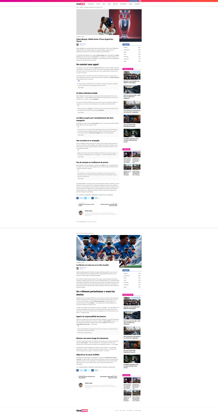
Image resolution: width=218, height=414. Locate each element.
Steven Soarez (83, 44)
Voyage (132, 61)
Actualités (79, 36)
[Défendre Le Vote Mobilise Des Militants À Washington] (132, 75)
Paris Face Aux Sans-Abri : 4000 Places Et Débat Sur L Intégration (132, 96)
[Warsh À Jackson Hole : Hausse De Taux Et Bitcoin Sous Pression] (128, 154)
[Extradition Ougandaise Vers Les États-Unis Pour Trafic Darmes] (132, 133)
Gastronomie (132, 58)
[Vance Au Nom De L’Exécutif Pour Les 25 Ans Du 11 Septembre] (132, 105)
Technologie (132, 56)
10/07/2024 (82, 45)
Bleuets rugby (91, 367)
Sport (83, 36)
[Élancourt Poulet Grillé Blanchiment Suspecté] (132, 119)
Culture (132, 52)
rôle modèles (105, 367)
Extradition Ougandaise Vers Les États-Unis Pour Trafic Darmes (131, 140)
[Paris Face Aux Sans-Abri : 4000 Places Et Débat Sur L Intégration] (132, 89)
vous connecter (82, 221)
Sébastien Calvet (112, 367)
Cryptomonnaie (132, 49)
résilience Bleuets (98, 367)
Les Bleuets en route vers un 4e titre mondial (92, 265)
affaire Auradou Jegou (83, 367)
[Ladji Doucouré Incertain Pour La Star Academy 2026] (136, 154)
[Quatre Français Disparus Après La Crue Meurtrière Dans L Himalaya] (136, 167)
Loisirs (132, 54)
